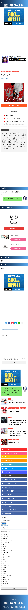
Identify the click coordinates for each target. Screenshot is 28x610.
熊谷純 (5, 331)
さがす (8, 597)
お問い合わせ (14, 599)
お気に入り (13, 597)
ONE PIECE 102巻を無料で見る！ (17, 402)
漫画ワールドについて (21, 597)
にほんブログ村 (4, 525)
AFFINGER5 (14, 608)
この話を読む (17, 239)
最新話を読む (13, 228)
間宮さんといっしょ (13, 442)
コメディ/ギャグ (15, 329)
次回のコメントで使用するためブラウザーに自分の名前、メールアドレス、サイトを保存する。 (13, 358)
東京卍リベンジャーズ (14, 411)
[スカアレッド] (15, 323)
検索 (14, 588)
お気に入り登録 (4, 78)
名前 (2, 352)
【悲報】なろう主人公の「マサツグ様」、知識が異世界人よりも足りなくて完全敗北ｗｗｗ (17, 433)
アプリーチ (16, 57)
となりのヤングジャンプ (7, 329)
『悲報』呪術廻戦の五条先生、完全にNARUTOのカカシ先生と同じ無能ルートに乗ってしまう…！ (17, 422)
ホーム (4, 597)
